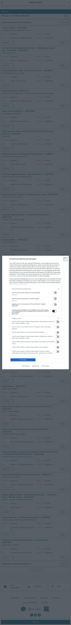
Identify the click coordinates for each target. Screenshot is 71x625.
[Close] (65, 259)
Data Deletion (25, 366)
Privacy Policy (45, 366)
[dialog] (35, 312)
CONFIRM (23, 360)
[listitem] (35, 289)
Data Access (35, 366)
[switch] (54, 292)
